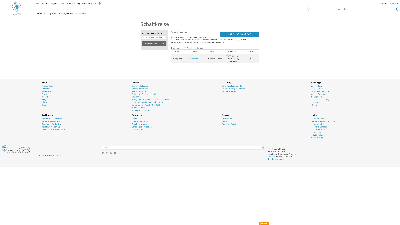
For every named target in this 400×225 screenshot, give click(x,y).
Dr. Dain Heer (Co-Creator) (233, 89)
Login (134, 119)
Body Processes (67, 14)
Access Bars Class (140, 89)
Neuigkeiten (92, 3)
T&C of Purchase (319, 129)
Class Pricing (317, 138)
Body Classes (52, 14)
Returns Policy (317, 132)
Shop (78, 3)
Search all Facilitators (52, 119)
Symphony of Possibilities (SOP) (146, 105)
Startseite (38, 14)
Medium (250, 51)
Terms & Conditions (320, 127)
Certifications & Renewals (54, 129)
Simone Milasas (229, 91)
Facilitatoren (70, 3)
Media (224, 121)
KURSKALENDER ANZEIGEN (239, 34)
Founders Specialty (320, 91)
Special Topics (317, 97)
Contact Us (227, 119)
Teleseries (316, 102)
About (45, 97)
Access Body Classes (141, 110)
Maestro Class (138, 108)
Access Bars (45, 3)
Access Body (317, 89)
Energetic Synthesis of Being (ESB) (147, 102)
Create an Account (140, 121)
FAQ (44, 99)
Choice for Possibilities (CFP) (145, 94)
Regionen (54, 3)
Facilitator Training (51, 127)
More (84, 3)
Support (46, 94)
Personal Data (317, 119)
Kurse (62, 3)
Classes (45, 89)
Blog (44, 105)
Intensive (136, 97)
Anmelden (384, 3)
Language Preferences (142, 127)
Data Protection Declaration (324, 121)
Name (195, 51)
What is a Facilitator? (51, 121)
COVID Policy (317, 135)
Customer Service (230, 124)
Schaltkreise (195, 59)
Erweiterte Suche (150, 44)
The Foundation (139, 91)
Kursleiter (215, 51)
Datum (177, 51)
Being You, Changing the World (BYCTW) (150, 99)
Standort (233, 51)
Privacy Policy (317, 124)
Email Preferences (140, 124)
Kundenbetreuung (276, 159)
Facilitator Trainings (320, 99)
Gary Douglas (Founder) (232, 86)
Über (37, 3)
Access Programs (319, 94)
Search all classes (140, 86)
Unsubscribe (138, 129)
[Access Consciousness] (17, 8)
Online (314, 105)
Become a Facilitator (51, 124)
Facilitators (47, 91)
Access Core (316, 86)
